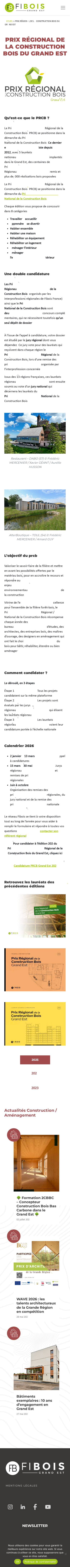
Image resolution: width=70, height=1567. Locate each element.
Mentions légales (22, 1485)
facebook (35, 1506)
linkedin (22, 1506)
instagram (10, 1506)
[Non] (65, 1554)
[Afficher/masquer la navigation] (63, 7)
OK (17, 1561)
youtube (47, 1506)
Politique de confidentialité (40, 1561)
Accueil (9, 21)
